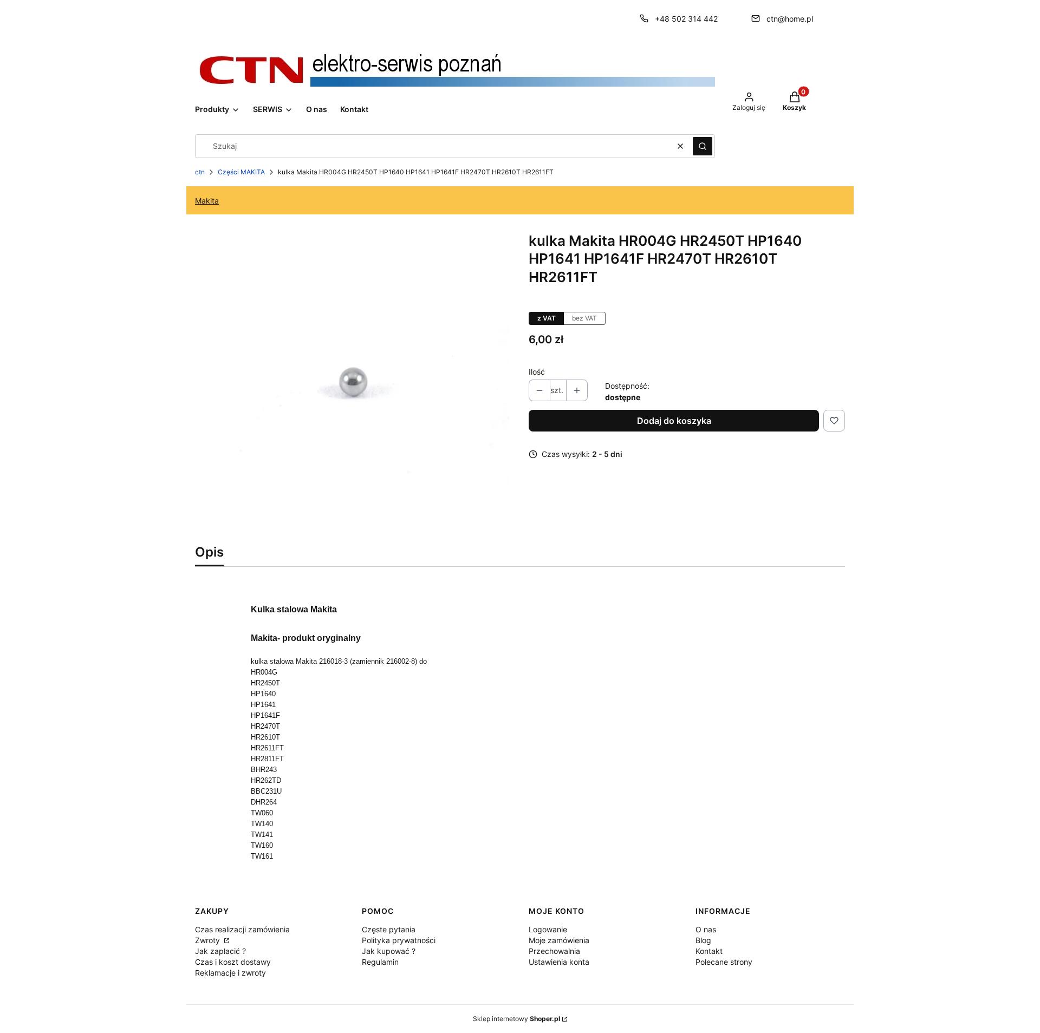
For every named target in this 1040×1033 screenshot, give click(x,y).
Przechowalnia (554, 951)
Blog (703, 940)
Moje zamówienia (559, 940)
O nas (706, 929)
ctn (200, 172)
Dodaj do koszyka (674, 420)
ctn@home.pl (789, 18)
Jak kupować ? (388, 951)
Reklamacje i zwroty (230, 972)
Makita (207, 200)
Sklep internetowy (516, 1019)
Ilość (537, 371)
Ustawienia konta (559, 961)
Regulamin (380, 961)
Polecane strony (724, 961)
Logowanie (548, 929)
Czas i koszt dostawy (233, 961)
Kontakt (709, 951)
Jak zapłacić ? (220, 951)
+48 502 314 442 (686, 18)
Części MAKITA (241, 172)
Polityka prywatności (398, 940)
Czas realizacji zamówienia (242, 929)
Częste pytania (388, 929)
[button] (702, 146)
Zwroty (208, 940)
